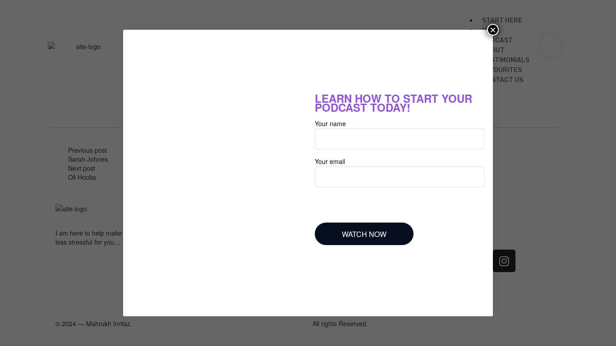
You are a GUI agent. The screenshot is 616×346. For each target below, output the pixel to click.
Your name (330, 123)
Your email (330, 161)
